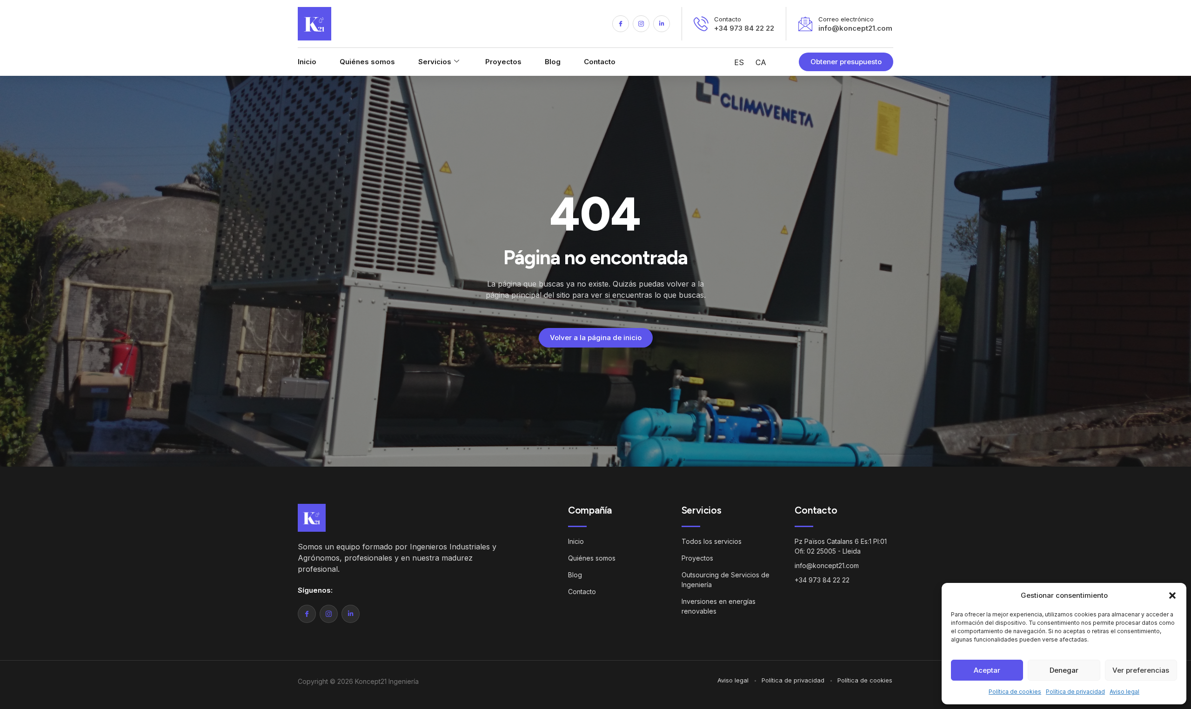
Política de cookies (1015, 691)
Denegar (1064, 670)
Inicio (307, 61)
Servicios (434, 61)
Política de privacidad (1075, 691)
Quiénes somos (367, 61)
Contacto (600, 61)
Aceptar (987, 670)
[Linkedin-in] (661, 23)
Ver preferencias (1140, 670)
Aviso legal (1124, 691)
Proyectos (503, 61)
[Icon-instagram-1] (641, 23)
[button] (1172, 595)
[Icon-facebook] (620, 23)
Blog (553, 61)
